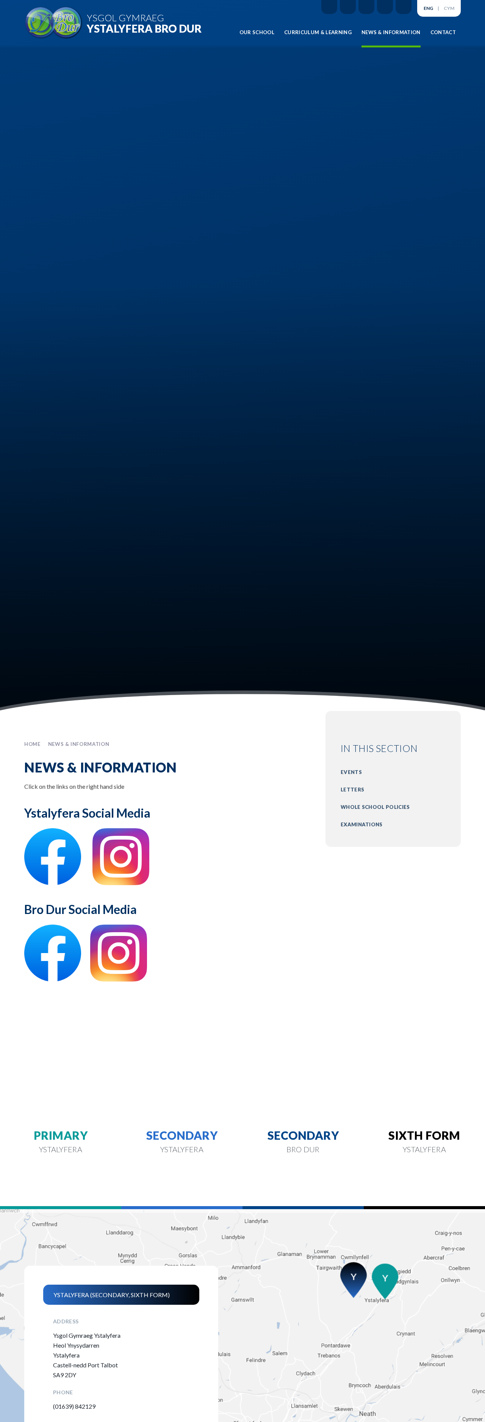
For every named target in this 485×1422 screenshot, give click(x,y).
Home (32, 744)
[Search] (403, 7)
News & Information (79, 744)
